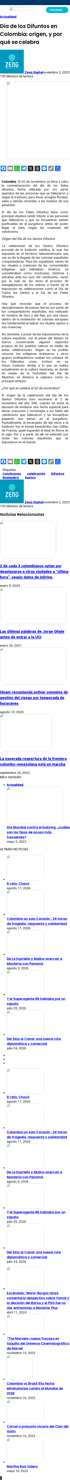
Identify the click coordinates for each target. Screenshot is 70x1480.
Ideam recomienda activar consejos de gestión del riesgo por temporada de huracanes (34, 697)
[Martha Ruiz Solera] (25, 1462)
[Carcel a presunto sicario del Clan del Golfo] (25, 1422)
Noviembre (11, 478)
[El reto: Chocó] (25, 879)
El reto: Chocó (18, 883)
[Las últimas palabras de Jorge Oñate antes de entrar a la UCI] (33, 623)
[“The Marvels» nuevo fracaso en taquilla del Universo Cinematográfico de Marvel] (25, 1334)
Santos (30, 478)
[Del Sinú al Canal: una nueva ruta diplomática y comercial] (25, 1034)
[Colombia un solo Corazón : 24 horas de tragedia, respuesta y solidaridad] (25, 914)
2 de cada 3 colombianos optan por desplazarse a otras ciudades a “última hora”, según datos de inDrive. (34, 571)
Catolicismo (12, 474)
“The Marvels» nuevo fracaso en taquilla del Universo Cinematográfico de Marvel (38, 1343)
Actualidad (8, 17)
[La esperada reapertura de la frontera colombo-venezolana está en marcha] (26, 750)
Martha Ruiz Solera (22, 1466)
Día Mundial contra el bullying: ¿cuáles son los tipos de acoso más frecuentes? (38, 832)
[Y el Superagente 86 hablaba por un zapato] (25, 994)
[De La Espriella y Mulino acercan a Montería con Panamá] (25, 954)
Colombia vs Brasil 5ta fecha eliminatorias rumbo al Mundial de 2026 (35, 1388)
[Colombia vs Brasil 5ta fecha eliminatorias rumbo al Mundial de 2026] (19, 1379)
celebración (36, 474)
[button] (3, 10)
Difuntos (57, 474)
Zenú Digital (34, 72)
